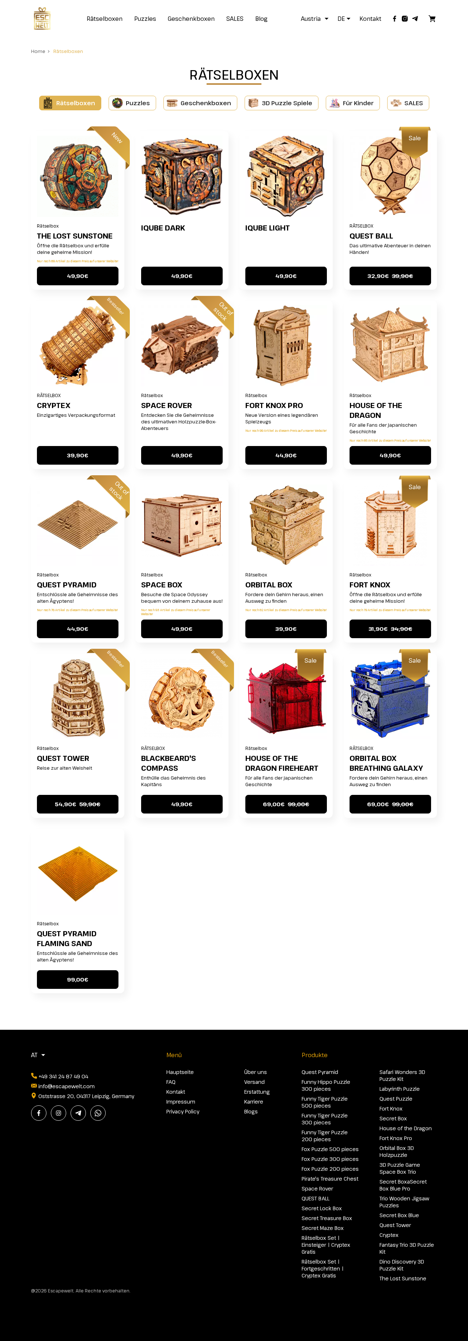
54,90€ (78, 804)
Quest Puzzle (396, 1098)
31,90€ (390, 628)
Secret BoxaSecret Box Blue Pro (403, 1185)
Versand (254, 1081)
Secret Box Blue (399, 1215)
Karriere (253, 1101)
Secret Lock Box (322, 1208)
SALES (235, 19)
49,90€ (77, 275)
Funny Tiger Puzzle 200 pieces (325, 1136)
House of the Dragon (376, 410)
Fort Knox (370, 585)
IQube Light (267, 228)
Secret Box (393, 1118)
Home (38, 51)
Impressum (180, 1101)
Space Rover (166, 405)
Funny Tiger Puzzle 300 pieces (325, 1119)
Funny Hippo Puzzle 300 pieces (326, 1085)
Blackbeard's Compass (168, 763)
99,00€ (77, 979)
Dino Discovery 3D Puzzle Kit (402, 1265)
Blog (261, 19)
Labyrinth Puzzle (400, 1088)
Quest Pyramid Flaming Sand (67, 938)
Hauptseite (180, 1071)
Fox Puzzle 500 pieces (330, 1149)
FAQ (171, 1081)
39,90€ (77, 455)
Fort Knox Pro (274, 405)
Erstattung (257, 1091)
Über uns (255, 1071)
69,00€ (286, 804)
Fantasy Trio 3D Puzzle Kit (407, 1248)
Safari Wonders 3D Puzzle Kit (402, 1075)
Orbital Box (268, 585)
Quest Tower (63, 758)
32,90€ (390, 275)
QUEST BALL (371, 236)
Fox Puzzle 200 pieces (330, 1168)
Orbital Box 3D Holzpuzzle (397, 1151)
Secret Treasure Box (327, 1218)
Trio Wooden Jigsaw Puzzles (404, 1202)
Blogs (251, 1111)
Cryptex (53, 405)
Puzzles (145, 19)
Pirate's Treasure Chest (330, 1178)
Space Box (161, 585)
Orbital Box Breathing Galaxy (386, 763)
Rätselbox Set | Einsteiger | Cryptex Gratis (326, 1244)
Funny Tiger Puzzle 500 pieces (325, 1102)
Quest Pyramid (67, 585)
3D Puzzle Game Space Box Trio (400, 1168)
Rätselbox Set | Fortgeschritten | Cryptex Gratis (323, 1268)
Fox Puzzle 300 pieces (330, 1158)
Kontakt (370, 19)
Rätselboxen (104, 19)
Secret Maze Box (323, 1227)
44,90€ (286, 455)
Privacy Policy (182, 1111)
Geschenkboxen (191, 19)
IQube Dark (163, 228)
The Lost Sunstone (75, 236)
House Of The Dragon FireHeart (281, 763)
